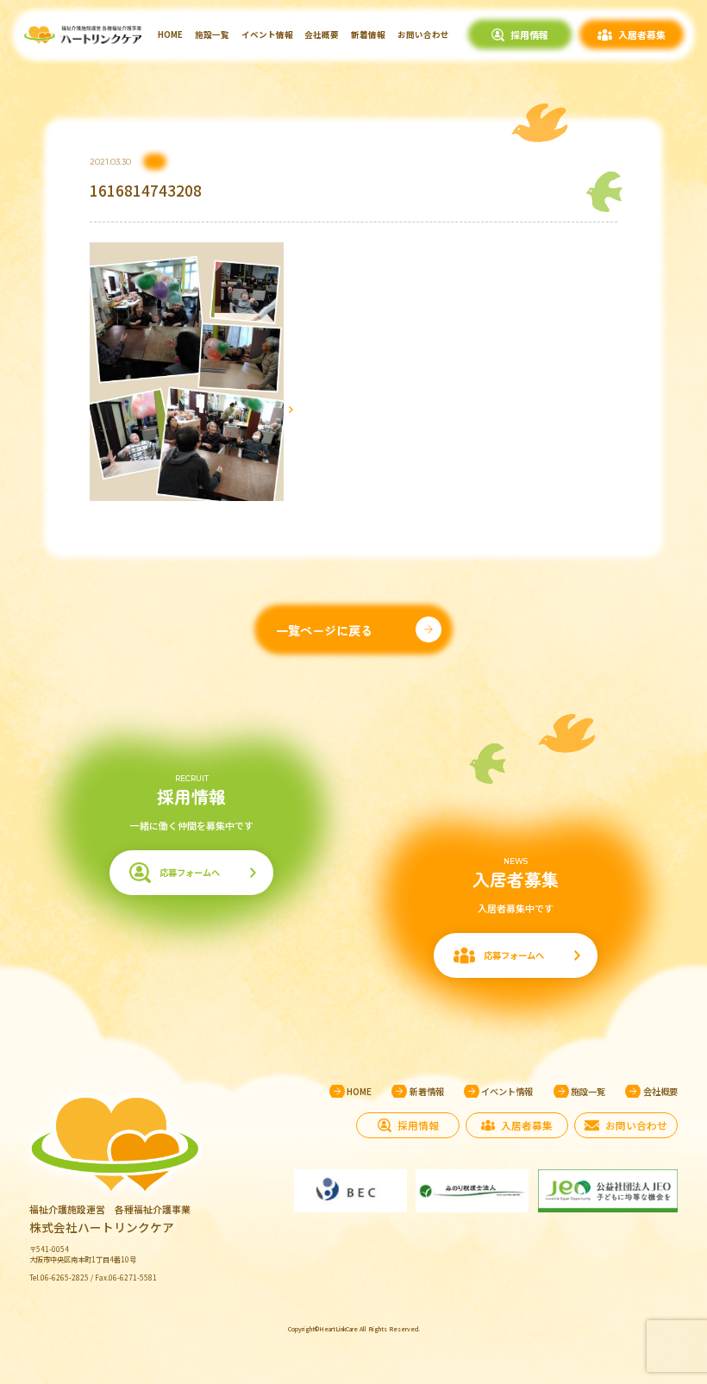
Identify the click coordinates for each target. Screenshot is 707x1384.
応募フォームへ (190, 872)
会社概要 (321, 34)
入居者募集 (642, 34)
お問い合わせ (423, 34)
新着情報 (368, 34)
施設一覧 (212, 34)
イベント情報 (267, 34)
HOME (170, 34)
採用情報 (529, 34)
